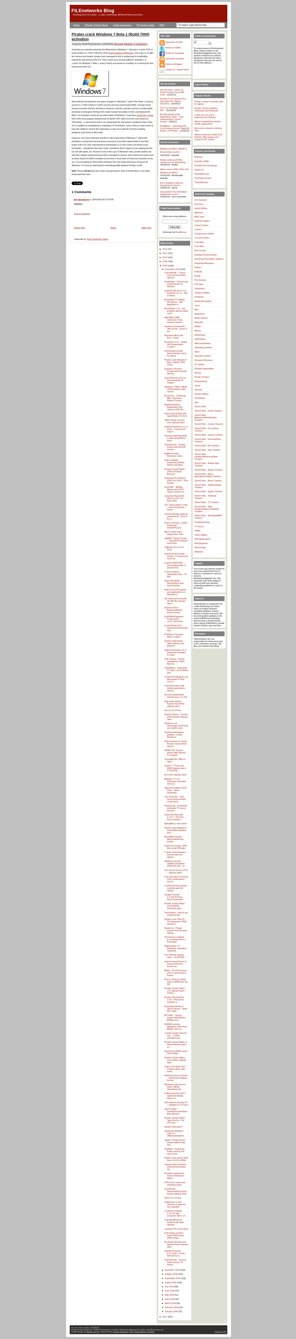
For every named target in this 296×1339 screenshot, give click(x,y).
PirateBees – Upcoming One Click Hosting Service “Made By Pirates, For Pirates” (174, 128)
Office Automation (202, 343)
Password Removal (203, 360)
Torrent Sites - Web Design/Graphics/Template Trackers (206, 509)
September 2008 (173, 1278)
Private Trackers (201, 377)
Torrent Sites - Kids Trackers (207, 450)
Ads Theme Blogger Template (142, 1332)
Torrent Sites (200, 406)
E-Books (198, 271)
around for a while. (145, 115)
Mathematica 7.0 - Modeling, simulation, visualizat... (175, 948)
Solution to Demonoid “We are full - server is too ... (175, 328)
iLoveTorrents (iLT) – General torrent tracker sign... (176, 628)
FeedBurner (181, 232)
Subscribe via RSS (174, 42)
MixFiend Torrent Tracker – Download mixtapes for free (176, 1078)
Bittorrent (198, 212)
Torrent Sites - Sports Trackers (208, 491)
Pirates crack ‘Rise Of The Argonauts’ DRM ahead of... (175, 921)
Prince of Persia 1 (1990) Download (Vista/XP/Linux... (176, 525)
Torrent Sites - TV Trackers (206, 502)
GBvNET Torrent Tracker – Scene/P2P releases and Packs (176, 540)
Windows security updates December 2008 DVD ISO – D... (175, 863)
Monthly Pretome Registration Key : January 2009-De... (174, 407)
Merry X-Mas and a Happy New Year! (173, 533)
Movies (197, 331)
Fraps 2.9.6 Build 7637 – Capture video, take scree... (175, 1069)
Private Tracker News (96, 25)
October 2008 (171, 1274)
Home (76, 25)
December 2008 (172, 269)
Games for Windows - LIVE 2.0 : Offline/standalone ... (175, 1133)
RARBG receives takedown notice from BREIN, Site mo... (175, 1026)
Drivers (197, 267)
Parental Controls (202, 356)
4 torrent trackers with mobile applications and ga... (174, 688)
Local (197, 305)
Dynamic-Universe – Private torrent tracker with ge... (175, 371)
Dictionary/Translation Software (209, 259)
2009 (165, 261)
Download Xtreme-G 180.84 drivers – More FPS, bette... (175, 1008)
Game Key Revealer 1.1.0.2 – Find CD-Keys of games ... (174, 817)
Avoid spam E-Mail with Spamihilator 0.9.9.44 (175, 414)
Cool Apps (199, 242)
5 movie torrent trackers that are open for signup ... (175, 854)
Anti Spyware (200, 200)
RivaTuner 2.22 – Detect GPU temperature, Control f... (175, 344)
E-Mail (197, 276)
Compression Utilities (204, 234)
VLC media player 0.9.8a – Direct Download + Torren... (176, 507)
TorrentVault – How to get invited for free (176, 913)
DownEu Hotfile (201, 161)
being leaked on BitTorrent (121, 53)
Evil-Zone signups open (175, 775)
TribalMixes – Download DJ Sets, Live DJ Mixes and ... (176, 670)
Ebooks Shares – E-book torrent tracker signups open (176, 716)
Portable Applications (204, 368)
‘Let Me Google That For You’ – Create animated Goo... (175, 1035)
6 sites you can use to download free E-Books (205, 116)
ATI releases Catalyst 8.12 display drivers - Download (175, 939)
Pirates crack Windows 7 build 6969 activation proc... (175, 830)
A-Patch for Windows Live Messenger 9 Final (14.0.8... (176, 679)
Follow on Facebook (174, 53)
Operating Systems (203, 347)
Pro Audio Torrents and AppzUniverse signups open (176, 1244)
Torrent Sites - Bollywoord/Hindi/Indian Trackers (205, 417)
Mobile (197, 326)
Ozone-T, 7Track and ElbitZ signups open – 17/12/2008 (175, 768)
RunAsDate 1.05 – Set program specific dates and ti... (176, 311)
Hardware (199, 297)
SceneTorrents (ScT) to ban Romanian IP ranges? (175, 380)
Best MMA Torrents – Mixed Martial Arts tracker (173, 839)
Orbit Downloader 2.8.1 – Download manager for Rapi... (176, 652)
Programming (200, 381)
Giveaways (199, 288)
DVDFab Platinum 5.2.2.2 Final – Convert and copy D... (176, 429)
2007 (165, 1317)
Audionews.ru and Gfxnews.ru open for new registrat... (175, 1204)
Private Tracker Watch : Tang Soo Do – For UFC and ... (175, 1120)
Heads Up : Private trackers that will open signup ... (175, 930)
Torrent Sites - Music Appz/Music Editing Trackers (207, 475)
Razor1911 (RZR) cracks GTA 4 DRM (175, 1052)
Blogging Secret (93, 1332)
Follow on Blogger (173, 64)
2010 (165, 257)
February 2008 (172, 1307)
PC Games (199, 364)
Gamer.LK (199, 170)
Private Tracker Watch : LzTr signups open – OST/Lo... (175, 990)
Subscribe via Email (174, 58)
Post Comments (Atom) (97, 239)
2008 (165, 265)
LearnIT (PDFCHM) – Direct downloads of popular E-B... (175, 565)
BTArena (198, 157)
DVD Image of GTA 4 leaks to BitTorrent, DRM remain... (174, 1235)
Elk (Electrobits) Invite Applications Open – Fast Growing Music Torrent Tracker (171, 118)
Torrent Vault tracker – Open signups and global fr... (174, 643)
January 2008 (171, 1311)
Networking (199, 335)
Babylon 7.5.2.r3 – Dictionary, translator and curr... (175, 781)
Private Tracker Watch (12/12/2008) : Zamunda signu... (174, 906)
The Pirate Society (202, 178)
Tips (196, 402)
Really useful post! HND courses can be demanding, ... (174, 161)
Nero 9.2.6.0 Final (172, 710)
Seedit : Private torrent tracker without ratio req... (174, 1142)
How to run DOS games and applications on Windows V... (175, 592)
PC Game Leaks (145, 25)
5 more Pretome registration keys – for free (175, 574)
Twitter (197, 530)
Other (197, 352)
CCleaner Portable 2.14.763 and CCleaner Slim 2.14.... (175, 1213)
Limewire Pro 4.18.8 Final (176, 1229)
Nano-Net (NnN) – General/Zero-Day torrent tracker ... (174, 583)
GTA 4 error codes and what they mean (174, 1183)
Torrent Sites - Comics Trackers (208, 424)
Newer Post (79, 228)
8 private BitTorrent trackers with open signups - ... (174, 1222)
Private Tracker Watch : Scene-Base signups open (175, 1060)
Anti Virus (198, 204)
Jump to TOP (220, 1332)
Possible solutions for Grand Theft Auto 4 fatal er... (174, 1175)
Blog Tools (199, 217)
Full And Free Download (205, 165)
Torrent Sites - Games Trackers (208, 435)
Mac (196, 309)
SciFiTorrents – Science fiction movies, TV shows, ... (175, 1262)
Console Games (201, 238)
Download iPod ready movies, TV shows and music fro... (176, 556)
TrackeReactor (201, 182)
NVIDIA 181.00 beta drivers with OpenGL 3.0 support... (175, 752)
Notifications (200, 339)
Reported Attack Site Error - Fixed (173, 336)
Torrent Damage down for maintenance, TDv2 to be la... (176, 516)
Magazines (199, 314)
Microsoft (118, 44)
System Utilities (201, 394)
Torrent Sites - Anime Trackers (208, 411)
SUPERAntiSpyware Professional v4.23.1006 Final (173, 619)
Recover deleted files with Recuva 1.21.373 (175, 696)
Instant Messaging (202, 301)
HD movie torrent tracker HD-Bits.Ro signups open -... (175, 601)
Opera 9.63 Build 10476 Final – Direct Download (175, 790)
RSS (161, 25)
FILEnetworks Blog (92, 10)
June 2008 (170, 1291)
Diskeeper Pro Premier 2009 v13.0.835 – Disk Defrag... (176, 480)
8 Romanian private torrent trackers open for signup (175, 353)
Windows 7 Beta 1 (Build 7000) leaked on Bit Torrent (175, 389)
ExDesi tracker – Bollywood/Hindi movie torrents (173, 610)
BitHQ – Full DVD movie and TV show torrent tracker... (175, 973)
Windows (128, 44)
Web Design (200, 547)
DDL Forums (200, 250)
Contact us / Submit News (177, 69)
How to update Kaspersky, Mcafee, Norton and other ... (174, 462)
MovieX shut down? (173, 1127)
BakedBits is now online (175, 823)
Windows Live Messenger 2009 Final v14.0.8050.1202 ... (176, 725)
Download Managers (204, 263)
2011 (165, 253)
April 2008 (170, 1299)
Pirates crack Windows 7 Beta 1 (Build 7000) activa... (175, 362)
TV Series (199, 526)
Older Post (146, 228)
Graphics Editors (202, 293)
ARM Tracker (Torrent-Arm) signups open (174, 421)
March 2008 (170, 1303)
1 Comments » (140, 44)
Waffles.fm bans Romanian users (173, 454)
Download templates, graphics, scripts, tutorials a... (174, 734)
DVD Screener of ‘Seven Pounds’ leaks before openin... (175, 743)
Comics (197, 229)
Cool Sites (199, 246)
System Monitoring (121, 1332)
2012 (165, 249)
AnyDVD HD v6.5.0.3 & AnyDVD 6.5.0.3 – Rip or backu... (175, 293)
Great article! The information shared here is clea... (173, 193)
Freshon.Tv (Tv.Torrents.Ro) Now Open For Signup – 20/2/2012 (173, 101)
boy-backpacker (82, 199)
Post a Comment (82, 214)
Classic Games (201, 225)
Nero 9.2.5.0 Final (172, 1198)
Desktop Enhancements (205, 255)
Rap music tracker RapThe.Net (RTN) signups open (174, 703)
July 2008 (169, 1286)
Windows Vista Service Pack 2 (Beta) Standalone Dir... (175, 1086)
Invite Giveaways (122, 25)
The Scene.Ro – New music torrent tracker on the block (175, 799)
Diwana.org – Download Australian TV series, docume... (175, 808)
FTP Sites (198, 284)
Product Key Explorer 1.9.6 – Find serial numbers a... (174, 999)
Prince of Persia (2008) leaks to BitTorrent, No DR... (175, 981)
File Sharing (200, 280)
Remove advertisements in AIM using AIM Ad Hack (175, 438)
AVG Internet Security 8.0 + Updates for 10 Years (176, 1103)
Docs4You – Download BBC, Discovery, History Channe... (175, 398)
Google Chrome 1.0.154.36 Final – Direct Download (174, 897)
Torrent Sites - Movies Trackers (208, 470)
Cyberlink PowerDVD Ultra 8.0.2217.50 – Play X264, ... (174, 498)
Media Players (201, 318)
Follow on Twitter (173, 48)
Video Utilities (200, 535)
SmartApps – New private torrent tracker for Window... (176, 284)
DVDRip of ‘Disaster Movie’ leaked (173, 635)
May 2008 (170, 1295)
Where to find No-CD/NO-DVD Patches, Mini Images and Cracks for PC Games (208, 137)
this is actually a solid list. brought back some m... (171, 184)
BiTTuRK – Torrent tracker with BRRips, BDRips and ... (175, 1017)
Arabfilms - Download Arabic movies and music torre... (174, 1151)
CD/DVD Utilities (202, 221)
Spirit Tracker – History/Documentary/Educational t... (175, 1111)
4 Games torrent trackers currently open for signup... (175, 888)
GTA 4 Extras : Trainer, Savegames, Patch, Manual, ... (174, 661)
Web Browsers (201, 543)
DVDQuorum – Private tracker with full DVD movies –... (175, 447)
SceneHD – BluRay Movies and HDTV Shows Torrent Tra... (175, 489)
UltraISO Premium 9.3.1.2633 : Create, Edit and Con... (174, 1253)
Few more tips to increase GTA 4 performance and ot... (176, 879)
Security (198, 390)
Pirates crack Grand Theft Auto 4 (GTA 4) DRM (176, 1159)
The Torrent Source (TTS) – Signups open (176, 871)
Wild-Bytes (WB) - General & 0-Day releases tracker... (173, 320)
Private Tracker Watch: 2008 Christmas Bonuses (174, 471)
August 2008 (171, 1282)
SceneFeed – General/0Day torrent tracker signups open (175, 1191)
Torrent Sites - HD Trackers (206, 446)
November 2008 (172, 1270)
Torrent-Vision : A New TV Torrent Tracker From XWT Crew (172, 92)
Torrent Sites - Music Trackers (208, 481)
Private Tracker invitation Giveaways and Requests (206, 109)
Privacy (197, 373)
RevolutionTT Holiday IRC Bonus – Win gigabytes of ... (174, 302)
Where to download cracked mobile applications (207, 122)
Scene (197, 385)
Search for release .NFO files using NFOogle (175, 847)
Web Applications (202, 539)
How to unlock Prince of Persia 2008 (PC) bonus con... (175, 964)
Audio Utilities (200, 208)
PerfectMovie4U (201, 174)
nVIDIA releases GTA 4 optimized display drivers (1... (174, 1095)
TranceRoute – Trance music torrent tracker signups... (175, 275)
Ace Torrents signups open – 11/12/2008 (174, 956)
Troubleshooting (202, 522)
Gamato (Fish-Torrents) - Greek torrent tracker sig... (175, 1166)
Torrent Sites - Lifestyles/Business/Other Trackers (206, 456)
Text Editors (199, 398)
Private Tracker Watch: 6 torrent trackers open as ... (175, 1044)
